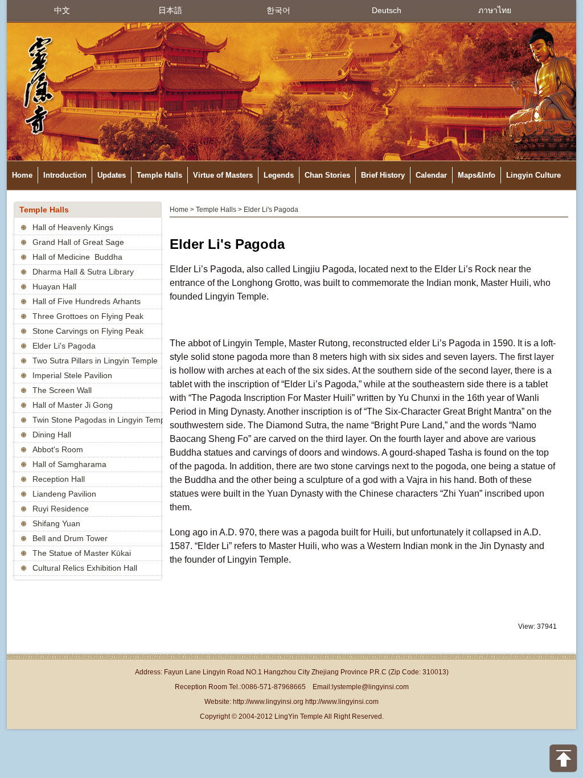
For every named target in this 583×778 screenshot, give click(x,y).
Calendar (431, 175)
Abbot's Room (57, 449)
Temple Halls (159, 175)
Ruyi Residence (60, 508)
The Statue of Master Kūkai (81, 553)
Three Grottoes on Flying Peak (87, 316)
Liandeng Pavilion (64, 493)
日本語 (170, 10)
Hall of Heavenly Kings (72, 227)
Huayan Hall (54, 286)
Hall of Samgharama (69, 464)
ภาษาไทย (494, 10)
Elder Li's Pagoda (64, 345)
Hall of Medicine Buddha (77, 256)
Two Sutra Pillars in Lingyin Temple (95, 360)
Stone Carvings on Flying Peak (87, 330)
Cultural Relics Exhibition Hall (84, 567)
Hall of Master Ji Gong (72, 405)
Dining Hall (51, 434)
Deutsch (386, 10)
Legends (279, 175)
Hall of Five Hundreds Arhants (86, 301)
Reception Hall (58, 479)
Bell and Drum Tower (70, 538)
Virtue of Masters (223, 175)
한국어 (278, 10)
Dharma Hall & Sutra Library (83, 271)
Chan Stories (327, 175)
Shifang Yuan (56, 523)
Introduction (65, 175)
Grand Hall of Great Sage (78, 242)
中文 (62, 10)
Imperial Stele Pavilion (72, 375)
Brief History (383, 175)
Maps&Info (476, 175)
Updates (111, 175)
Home (22, 175)
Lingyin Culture (533, 175)
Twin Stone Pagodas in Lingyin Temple (101, 419)
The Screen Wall (62, 390)
